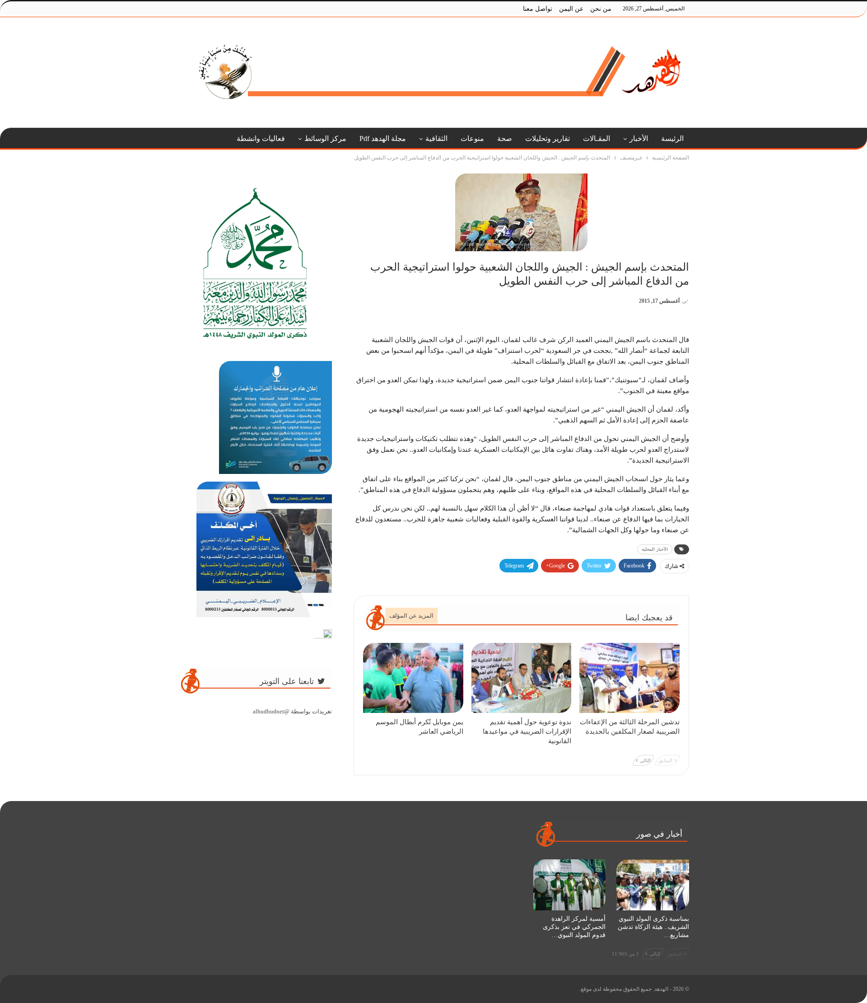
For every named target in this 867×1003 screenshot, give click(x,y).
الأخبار (638, 138)
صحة (504, 138)
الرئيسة (672, 138)
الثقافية (436, 138)
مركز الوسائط (325, 138)
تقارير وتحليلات (547, 138)
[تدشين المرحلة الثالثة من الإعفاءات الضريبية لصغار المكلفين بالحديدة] (629, 678)
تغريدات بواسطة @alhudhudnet (292, 711)
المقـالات (596, 138)
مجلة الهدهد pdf (382, 138)
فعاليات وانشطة (261, 138)
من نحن (600, 8)
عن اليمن (571, 8)
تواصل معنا (537, 8)
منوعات (472, 138)
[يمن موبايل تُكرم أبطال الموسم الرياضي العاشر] (413, 678)
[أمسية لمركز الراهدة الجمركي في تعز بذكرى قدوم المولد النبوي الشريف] (569, 884)
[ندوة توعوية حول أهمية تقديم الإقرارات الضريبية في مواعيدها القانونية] (521, 678)
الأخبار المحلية (655, 549)
